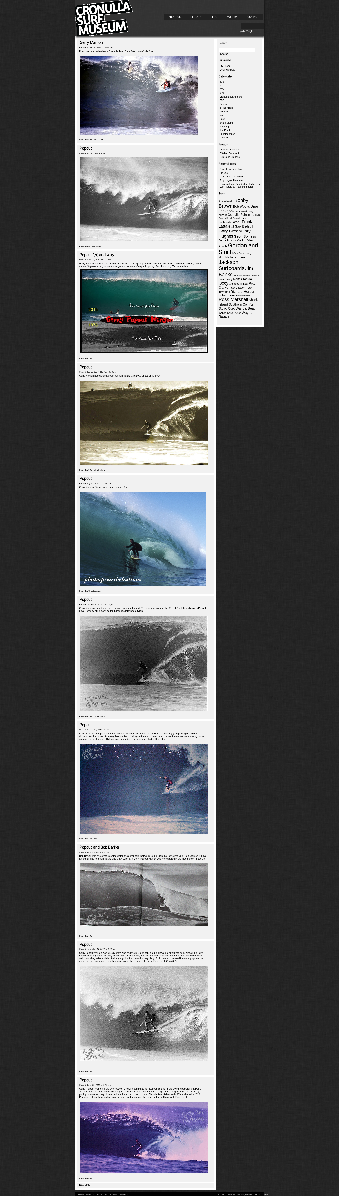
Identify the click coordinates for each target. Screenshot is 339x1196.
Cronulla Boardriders (231, 96)
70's (90, 358)
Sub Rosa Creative (230, 157)
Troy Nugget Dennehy (231, 180)
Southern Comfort (241, 304)
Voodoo (224, 137)
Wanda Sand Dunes (230, 312)
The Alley (224, 126)
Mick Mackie (253, 275)
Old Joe (224, 173)
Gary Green (230, 231)
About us (175, 17)
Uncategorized (95, 246)
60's (222, 81)
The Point (98, 140)
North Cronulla (242, 279)
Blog (214, 17)
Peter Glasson (237, 287)
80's (90, 140)
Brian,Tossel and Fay (231, 169)
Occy (222, 119)
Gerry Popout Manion (232, 240)
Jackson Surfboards (232, 265)
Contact (253, 17)
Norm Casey (226, 279)
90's (90, 470)
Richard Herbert (243, 292)
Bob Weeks (241, 206)
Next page (84, 1184)
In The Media (226, 108)
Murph (223, 115)
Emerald (237, 218)
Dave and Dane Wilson (232, 176)
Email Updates (227, 69)
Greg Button (239, 253)
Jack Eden (237, 257)
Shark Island (99, 470)
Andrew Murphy (226, 201)
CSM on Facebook (229, 153)
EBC (222, 100)
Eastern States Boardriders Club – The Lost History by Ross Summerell (240, 185)
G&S (231, 226)
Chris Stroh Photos (230, 149)
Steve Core (227, 308)
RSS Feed (225, 66)
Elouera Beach (225, 218)
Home (81, 1195)
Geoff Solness (245, 236)
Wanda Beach (247, 308)
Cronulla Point (238, 214)
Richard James (227, 295)
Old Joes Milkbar (238, 283)
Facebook (123, 1195)
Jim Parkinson (240, 275)
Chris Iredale (239, 211)
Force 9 (236, 222)
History (195, 17)
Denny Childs (254, 215)
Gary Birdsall (244, 226)
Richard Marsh (243, 295)
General (224, 104)
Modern (232, 17)
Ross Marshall (233, 299)
